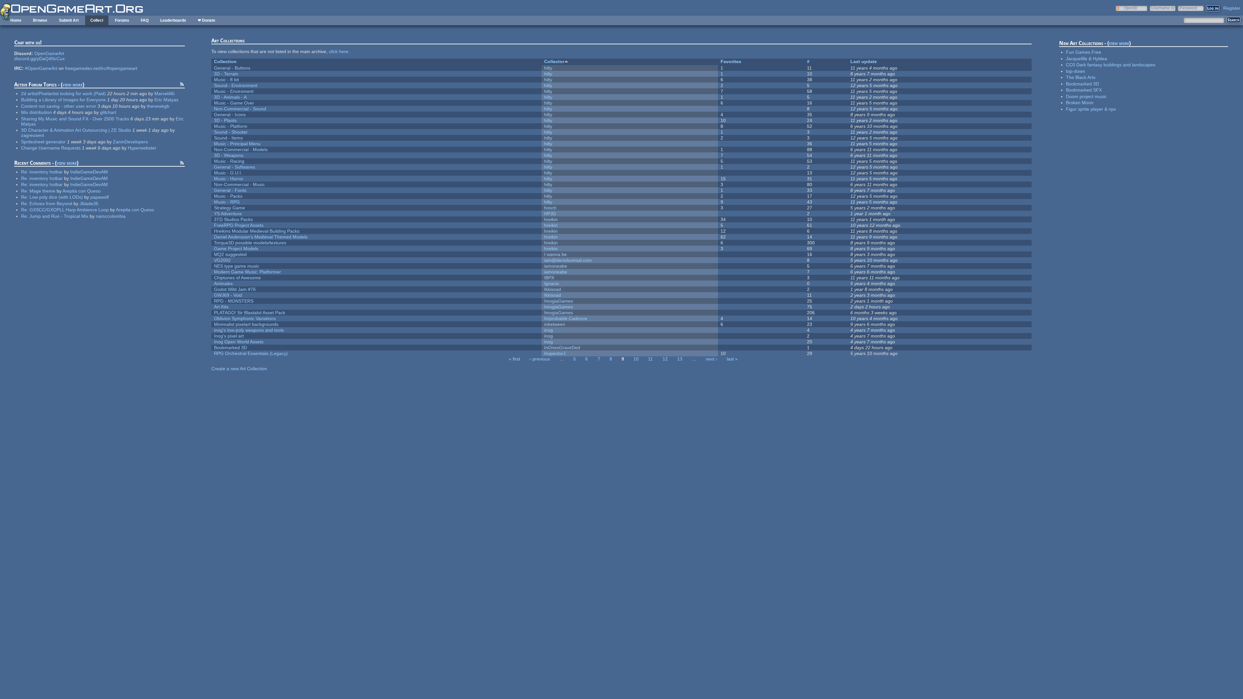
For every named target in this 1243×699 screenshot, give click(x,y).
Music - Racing (229, 161)
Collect (96, 20)
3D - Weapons (228, 155)
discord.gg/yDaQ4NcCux (39, 58)
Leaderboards (173, 20)
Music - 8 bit (226, 79)
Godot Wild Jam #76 (235, 289)
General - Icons (230, 114)
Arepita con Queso (81, 191)
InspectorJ (555, 353)
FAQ (145, 20)
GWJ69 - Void (228, 295)
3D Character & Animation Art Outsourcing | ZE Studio (76, 130)
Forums (122, 20)
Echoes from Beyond (50, 203)
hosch (550, 207)
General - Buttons (232, 68)
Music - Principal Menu (237, 143)
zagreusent (32, 135)
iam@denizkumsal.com (568, 260)
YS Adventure (228, 213)
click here (338, 51)
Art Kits (221, 306)
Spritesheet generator (43, 141)
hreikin (551, 219)
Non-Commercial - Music (239, 184)
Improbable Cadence (565, 318)
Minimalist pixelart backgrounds (246, 324)
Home (15, 20)
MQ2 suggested (230, 254)
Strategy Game (229, 207)
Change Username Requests (51, 147)
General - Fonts (230, 190)
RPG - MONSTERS (233, 301)
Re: (25, 171)
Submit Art (69, 20)
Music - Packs (228, 196)
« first (514, 358)
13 (679, 358)
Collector (554, 61)
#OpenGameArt (41, 68)
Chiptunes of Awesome (237, 277)
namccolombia (111, 216)
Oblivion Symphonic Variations (245, 318)
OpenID (1130, 8)
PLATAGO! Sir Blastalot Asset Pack (249, 312)
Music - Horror (228, 178)
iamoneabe (555, 266)
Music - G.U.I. (228, 172)
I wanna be (555, 254)
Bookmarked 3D (230, 347)
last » (732, 358)
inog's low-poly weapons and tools (249, 330)
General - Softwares (234, 167)
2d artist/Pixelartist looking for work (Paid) (63, 93)
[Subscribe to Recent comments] (182, 163)
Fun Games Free (1083, 52)
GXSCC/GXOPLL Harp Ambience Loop (69, 209)
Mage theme (42, 191)
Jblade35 (89, 203)
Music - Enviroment (233, 91)
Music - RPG (227, 202)
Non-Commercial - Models (241, 149)
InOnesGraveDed (562, 347)
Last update (863, 61)
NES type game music (236, 266)
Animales (223, 283)
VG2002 (222, 260)
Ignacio (551, 283)
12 (665, 358)
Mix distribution (36, 112)
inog (548, 330)
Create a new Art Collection (239, 368)
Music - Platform (230, 126)
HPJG (550, 213)
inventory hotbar (46, 171)
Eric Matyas (166, 99)
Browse (40, 20)
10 (636, 358)
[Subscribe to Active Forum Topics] (182, 85)
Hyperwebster (142, 147)
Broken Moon (1079, 102)
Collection (225, 61)
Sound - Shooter (231, 132)
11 (650, 358)
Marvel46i (164, 93)
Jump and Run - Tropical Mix (58, 216)
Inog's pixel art (229, 335)
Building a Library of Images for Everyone (63, 99)
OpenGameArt (49, 53)
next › (711, 358)
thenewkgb (158, 106)
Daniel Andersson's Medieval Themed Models (261, 236)
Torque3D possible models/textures (250, 242)
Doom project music (1086, 96)
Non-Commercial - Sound (240, 108)
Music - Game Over (234, 102)
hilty (548, 68)
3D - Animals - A (230, 97)
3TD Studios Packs (233, 219)
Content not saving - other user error (58, 106)
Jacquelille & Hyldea (1086, 58)
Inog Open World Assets (238, 341)
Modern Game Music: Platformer (247, 271)
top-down (1075, 71)
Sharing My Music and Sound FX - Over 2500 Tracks (75, 118)
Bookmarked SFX (1084, 90)
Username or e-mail (1162, 8)
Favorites (731, 61)
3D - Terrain (226, 73)
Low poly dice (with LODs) (56, 197)
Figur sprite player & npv (1091, 109)
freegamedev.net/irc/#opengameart (101, 68)
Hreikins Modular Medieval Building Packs (256, 231)
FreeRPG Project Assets (238, 225)
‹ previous (540, 358)
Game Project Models (236, 248)
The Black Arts (1080, 77)
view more (72, 85)
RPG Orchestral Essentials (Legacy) (251, 353)
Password (1188, 8)
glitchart (108, 112)
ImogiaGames (558, 301)
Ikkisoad (552, 289)
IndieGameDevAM (89, 171)
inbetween (554, 324)
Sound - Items (228, 137)
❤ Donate (206, 20)
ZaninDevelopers (130, 141)
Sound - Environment (235, 85)
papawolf (99, 197)
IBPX (549, 277)
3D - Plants (225, 120)
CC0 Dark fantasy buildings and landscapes (1110, 64)
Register (1231, 8)
